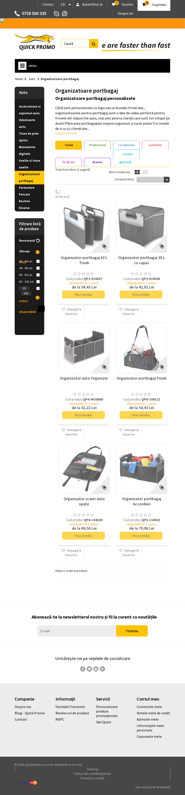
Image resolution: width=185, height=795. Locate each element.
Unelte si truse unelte (29, 164)
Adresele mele (148, 719)
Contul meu (148, 699)
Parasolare (27, 188)
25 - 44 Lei (25, 261)
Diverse (24, 208)
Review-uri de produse (72, 713)
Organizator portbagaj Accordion (141, 501)
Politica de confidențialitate (92, 774)
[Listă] (145, 172)
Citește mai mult (66, 133)
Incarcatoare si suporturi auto (30, 110)
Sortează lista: (124, 179)
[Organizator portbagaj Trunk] (141, 348)
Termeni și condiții (92, 778)
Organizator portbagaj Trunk (141, 378)
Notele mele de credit (153, 713)
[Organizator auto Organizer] (84, 348)
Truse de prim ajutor (29, 137)
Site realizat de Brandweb (152, 787)
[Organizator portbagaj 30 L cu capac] (141, 227)
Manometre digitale (27, 150)
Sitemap (92, 769)
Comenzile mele (149, 706)
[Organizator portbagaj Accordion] (141, 468)
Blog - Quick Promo (30, 713)
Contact (48, 4)
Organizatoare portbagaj (29, 177)
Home (19, 79)
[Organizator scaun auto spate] (84, 468)
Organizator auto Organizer (84, 378)
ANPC (60, 719)
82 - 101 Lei (26, 282)
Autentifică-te (92, 4)
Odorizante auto (27, 123)
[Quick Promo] (35, 42)
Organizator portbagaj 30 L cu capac (141, 260)
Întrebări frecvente (70, 706)
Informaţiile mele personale (150, 727)
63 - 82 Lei (25, 275)
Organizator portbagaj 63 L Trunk (84, 260)
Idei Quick (103, 722)
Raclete (24, 201)
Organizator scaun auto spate (84, 501)
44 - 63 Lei (25, 268)
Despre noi (125, 13)
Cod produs (74, 278)
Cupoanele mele (149, 736)
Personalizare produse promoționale (107, 711)
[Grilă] (137, 172)
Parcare (24, 194)
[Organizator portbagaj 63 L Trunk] (84, 227)
